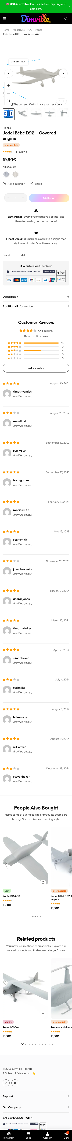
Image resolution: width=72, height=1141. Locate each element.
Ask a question (16, 183)
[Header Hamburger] (6, 18)
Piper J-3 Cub (11, 1027)
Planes (38, 29)
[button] (63, 73)
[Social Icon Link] (6, 1082)
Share (38, 183)
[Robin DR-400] (25, 857)
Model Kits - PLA (22, 29)
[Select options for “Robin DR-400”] (43, 883)
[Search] (65, 18)
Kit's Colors (9, 166)
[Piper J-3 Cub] (25, 988)
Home (6, 29)
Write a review (36, 368)
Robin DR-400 (11, 896)
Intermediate (11, 145)
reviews (20, 151)
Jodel (21, 255)
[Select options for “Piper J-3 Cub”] (43, 1014)
